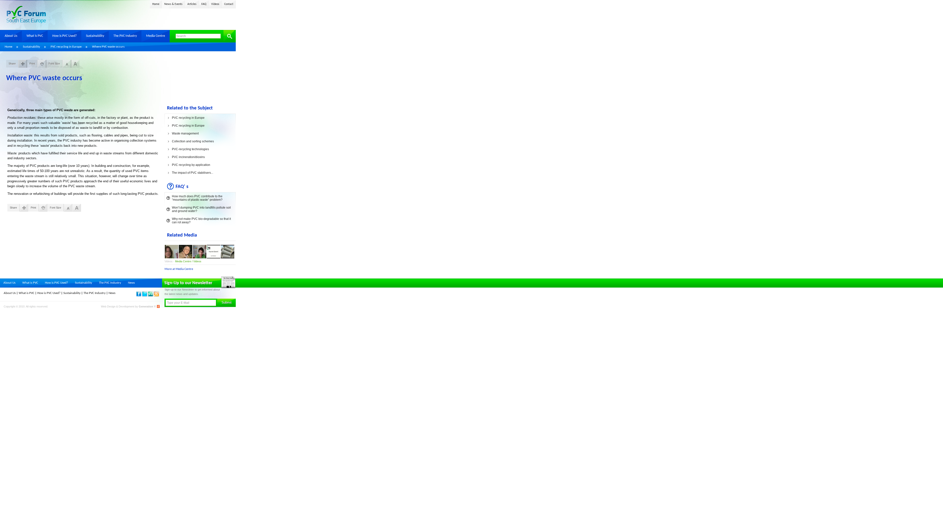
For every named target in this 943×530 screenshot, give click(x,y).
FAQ (203, 4)
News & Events (173, 4)
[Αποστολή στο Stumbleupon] (151, 295)
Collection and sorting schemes (193, 141)
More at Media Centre (179, 269)
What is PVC (35, 36)
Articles (191, 4)
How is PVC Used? (64, 36)
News (131, 282)
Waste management (185, 133)
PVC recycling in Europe (66, 46)
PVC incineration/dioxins (188, 157)
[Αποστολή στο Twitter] (145, 295)
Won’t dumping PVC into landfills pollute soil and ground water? (201, 209)
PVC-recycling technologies (190, 149)
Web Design (108, 306)
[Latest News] (157, 295)
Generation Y (147, 306)
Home (155, 4)
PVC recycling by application (191, 165)
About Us (11, 36)
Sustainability (95, 36)
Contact (228, 4)
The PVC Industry (125, 36)
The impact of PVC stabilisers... (192, 172)
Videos (215, 4)
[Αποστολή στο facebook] (139, 295)
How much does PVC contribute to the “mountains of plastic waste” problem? (197, 198)
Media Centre (155, 36)
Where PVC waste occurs (108, 46)
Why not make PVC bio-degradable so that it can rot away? (201, 220)
